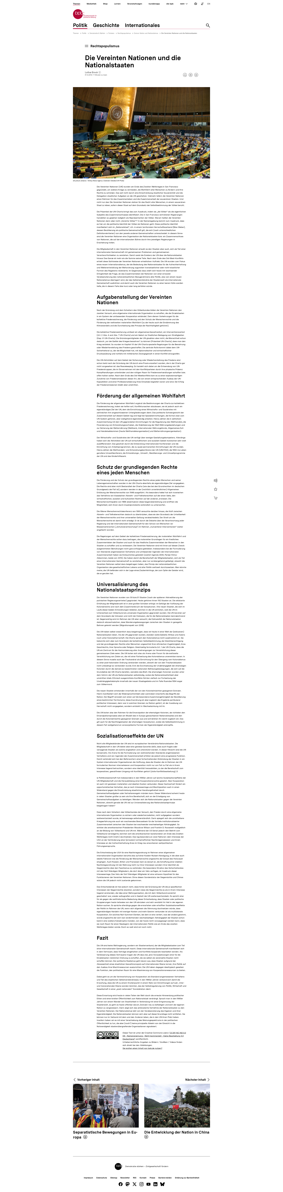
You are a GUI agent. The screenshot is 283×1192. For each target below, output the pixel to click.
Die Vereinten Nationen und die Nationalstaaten (179, 33)
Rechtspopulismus (124, 33)
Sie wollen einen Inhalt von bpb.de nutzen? (142, 1048)
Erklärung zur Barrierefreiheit (187, 1178)
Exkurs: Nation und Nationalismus (146, 33)
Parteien (111, 33)
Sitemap (113, 1178)
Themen (76, 33)
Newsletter (125, 1178)
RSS (134, 1178)
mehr (184, 4)
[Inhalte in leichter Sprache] (195, 4)
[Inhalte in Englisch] (208, 4)
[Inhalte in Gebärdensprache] (202, 4)
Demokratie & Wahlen (97, 33)
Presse (152, 1178)
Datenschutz (101, 1178)
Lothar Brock (93, 72)
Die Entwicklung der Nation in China (176, 1132)
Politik (84, 33)
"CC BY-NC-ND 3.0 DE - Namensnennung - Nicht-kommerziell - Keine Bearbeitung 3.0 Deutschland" (154, 1036)
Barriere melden (165, 1178)
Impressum (88, 1178)
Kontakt (143, 1178)
